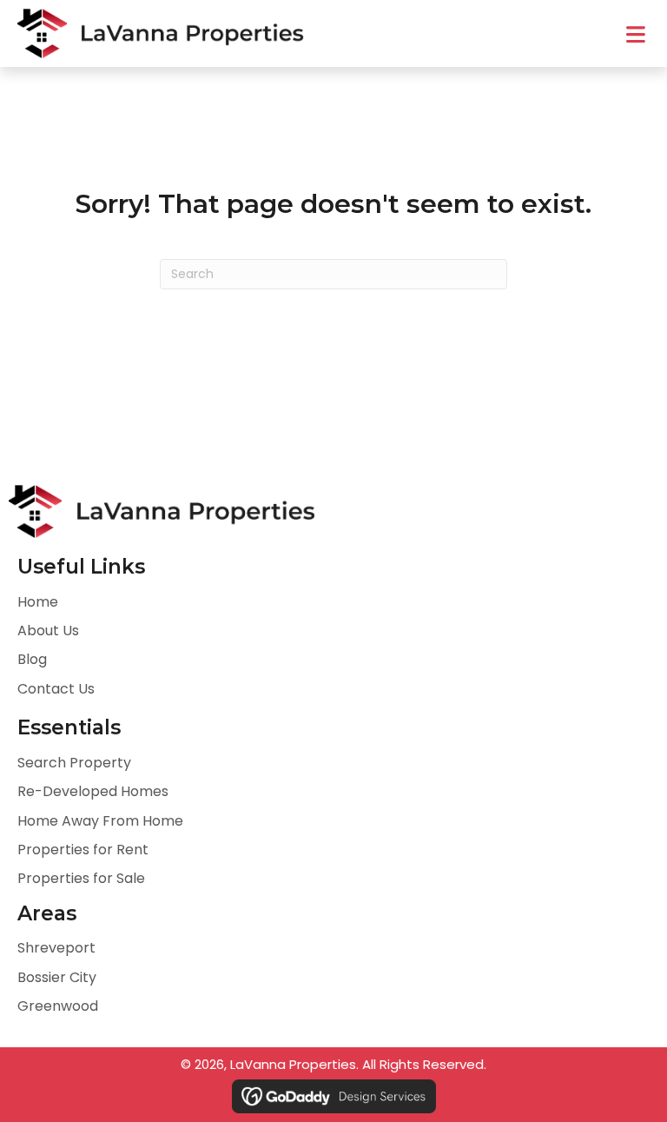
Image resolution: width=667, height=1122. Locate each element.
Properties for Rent (83, 850)
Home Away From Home (100, 821)
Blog (32, 659)
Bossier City (56, 977)
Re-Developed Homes (92, 791)
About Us (48, 631)
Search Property (74, 763)
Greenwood (57, 1006)
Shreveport (56, 948)
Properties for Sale (81, 878)
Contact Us (56, 689)
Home (37, 602)
